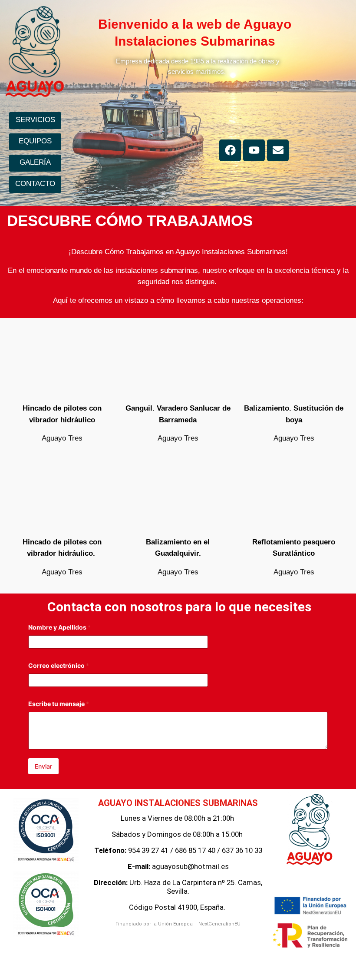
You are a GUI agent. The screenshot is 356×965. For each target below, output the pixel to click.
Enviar (43, 766)
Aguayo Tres (62, 438)
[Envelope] (278, 150)
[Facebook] (230, 150)
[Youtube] (254, 150)
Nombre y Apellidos (59, 627)
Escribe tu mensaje (58, 703)
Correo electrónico (58, 665)
